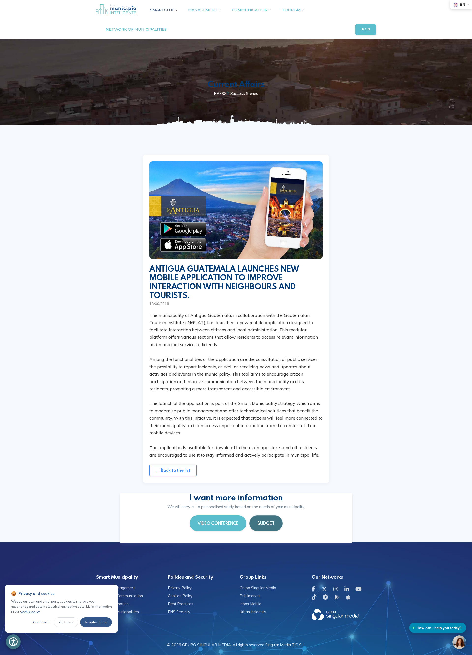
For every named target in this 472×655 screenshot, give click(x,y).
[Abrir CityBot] (459, 642)
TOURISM (291, 9)
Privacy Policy (180, 587)
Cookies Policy (180, 595)
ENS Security (179, 611)
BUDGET (266, 523)
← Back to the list (173, 470)
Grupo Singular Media (258, 587)
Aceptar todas (96, 622)
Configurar (41, 622)
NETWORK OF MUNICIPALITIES (136, 29)
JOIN (365, 29)
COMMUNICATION (250, 9)
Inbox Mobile (250, 603)
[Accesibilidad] (13, 641)
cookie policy (30, 611)
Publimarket (250, 595)
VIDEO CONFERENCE (218, 523)
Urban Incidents (253, 611)
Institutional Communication (119, 595)
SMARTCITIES (163, 9)
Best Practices (180, 603)
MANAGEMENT (203, 9)
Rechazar (66, 622)
